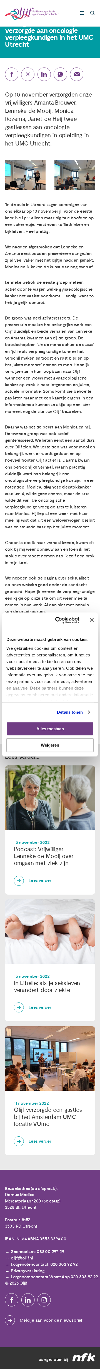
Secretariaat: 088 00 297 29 (37, 1251)
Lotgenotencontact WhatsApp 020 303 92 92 (54, 1277)
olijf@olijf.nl (22, 1258)
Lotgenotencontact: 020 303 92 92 (44, 1264)
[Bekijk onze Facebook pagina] (11, 1299)
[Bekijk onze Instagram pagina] (44, 1299)
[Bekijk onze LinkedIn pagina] (27, 1299)
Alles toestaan (50, 728)
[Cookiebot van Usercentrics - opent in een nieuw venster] (58, 620)
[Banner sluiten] (92, 620)
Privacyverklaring (28, 1271)
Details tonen (70, 712)
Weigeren (50, 745)
